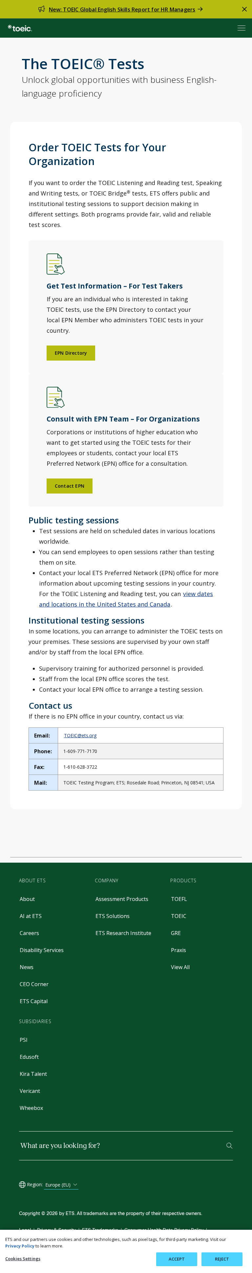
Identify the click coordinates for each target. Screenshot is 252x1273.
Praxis (178, 950)
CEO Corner (34, 984)
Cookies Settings (22, 1259)
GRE (176, 933)
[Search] (229, 1146)
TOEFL (179, 899)
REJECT (222, 1259)
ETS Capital (34, 1001)
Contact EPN (69, 486)
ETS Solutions (112, 916)
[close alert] (244, 9)
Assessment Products (121, 899)
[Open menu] (242, 28)
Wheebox (31, 1108)
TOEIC (178, 916)
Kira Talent (33, 1073)
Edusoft (29, 1056)
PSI (24, 1039)
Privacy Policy (19, 1246)
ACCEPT (177, 1259)
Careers (29, 933)
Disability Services (42, 950)
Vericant (30, 1091)
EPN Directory (71, 353)
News (26, 967)
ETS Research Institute (123, 933)
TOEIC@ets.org (80, 735)
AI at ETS (31, 916)
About (27, 899)
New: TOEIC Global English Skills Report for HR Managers (122, 9)
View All (180, 967)
